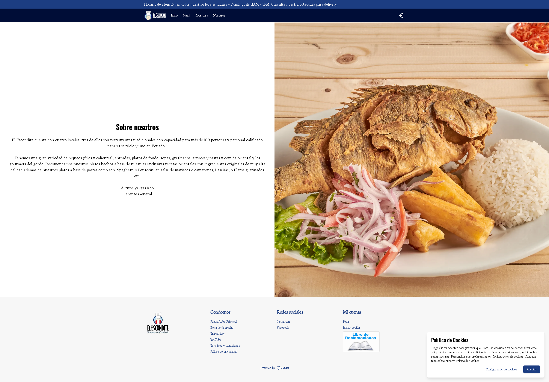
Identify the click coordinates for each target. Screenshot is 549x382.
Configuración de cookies (501, 369)
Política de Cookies (468, 361)
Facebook (283, 327)
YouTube (215, 339)
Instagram (283, 321)
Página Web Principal (223, 321)
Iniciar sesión (351, 327)
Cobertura (201, 15)
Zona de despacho (221, 327)
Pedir (346, 321)
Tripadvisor (217, 333)
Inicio (174, 15)
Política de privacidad (223, 351)
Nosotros (219, 15)
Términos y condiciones (225, 345)
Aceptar (532, 369)
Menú (186, 15)
